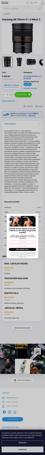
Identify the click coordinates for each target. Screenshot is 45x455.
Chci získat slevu (22, 249)
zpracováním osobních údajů (30, 252)
